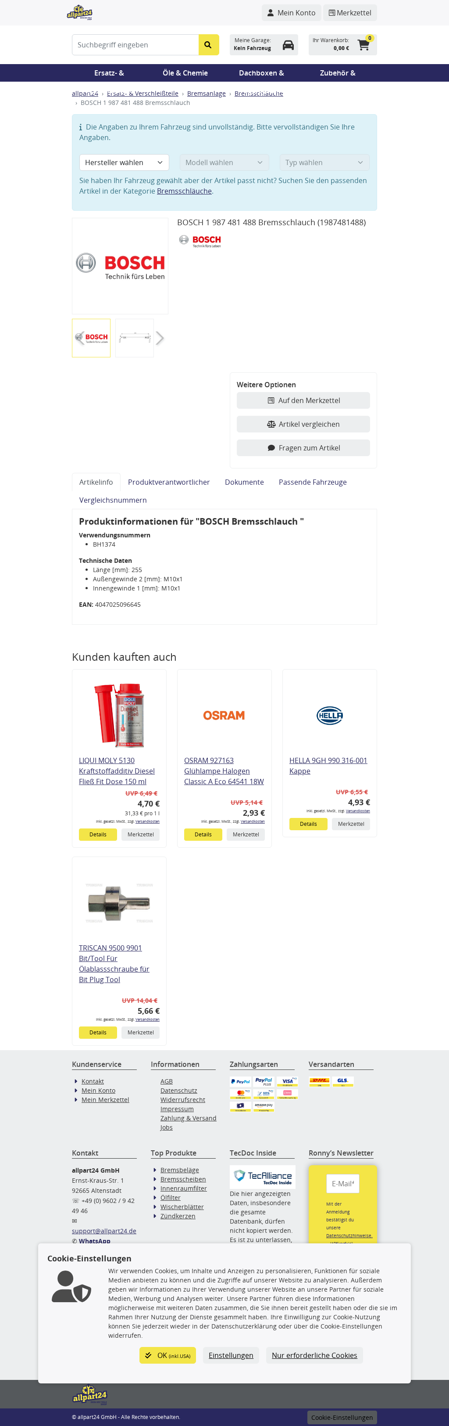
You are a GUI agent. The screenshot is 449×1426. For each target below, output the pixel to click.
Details (98, 834)
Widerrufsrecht (182, 1099)
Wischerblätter (182, 1207)
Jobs (166, 1127)
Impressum (177, 1109)
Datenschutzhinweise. (349, 1235)
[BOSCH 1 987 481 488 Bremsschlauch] (120, 266)
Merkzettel (141, 834)
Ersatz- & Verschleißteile (109, 75)
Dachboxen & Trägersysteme (262, 75)
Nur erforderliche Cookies (314, 1355)
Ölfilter (170, 1197)
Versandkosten (147, 821)
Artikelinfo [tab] (96, 482)
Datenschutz (178, 1090)
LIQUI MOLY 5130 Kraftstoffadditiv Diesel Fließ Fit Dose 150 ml (117, 771)
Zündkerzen (178, 1216)
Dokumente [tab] (244, 482)
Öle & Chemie (185, 73)
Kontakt (93, 1081)
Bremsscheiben (183, 1179)
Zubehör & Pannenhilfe (338, 75)
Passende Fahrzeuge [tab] (313, 482)
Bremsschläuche (184, 191)
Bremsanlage (206, 93)
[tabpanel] (224, 567)
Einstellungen (231, 1355)
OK (173, 1355)
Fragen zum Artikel (309, 448)
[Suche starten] (209, 44)
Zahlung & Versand (188, 1118)
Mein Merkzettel (105, 1099)
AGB (166, 1081)
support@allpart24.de (104, 1231)
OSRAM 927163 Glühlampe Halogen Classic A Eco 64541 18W (224, 771)
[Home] (80, 11)
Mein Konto (98, 1090)
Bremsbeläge (179, 1170)
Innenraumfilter (183, 1188)
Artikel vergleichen (309, 424)
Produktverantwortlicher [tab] (169, 482)
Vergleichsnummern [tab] (113, 500)
